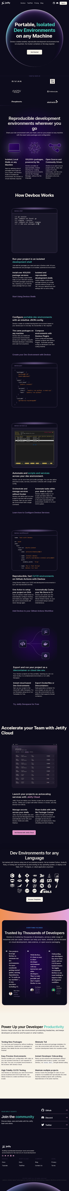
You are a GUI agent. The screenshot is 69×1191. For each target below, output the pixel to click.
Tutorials (5, 1165)
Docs (3, 1162)
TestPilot (21, 1165)
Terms (53, 1165)
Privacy (53, 1162)
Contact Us (38, 1165)
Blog (36, 1162)
